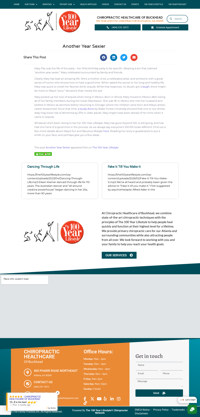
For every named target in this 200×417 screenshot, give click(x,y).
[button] (103, 57)
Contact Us (120, 4)
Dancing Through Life (43, 167)
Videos (105, 4)
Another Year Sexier (58, 147)
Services (47, 4)
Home (16, 4)
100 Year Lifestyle (153, 4)
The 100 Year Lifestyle (105, 147)
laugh (146, 86)
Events (135, 4)
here (106, 131)
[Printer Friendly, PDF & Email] (43, 153)
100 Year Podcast (177, 4)
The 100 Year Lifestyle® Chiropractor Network (107, 411)
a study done (86, 108)
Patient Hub (66, 4)
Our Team (29, 4)
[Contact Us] (27, 384)
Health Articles (88, 4)
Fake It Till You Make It (124, 167)
